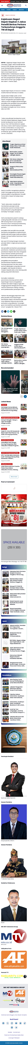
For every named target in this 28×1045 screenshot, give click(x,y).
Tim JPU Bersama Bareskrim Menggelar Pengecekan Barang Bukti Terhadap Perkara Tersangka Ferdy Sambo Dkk (7, 330)
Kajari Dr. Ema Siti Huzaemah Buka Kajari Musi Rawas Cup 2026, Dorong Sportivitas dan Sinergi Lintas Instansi (10, 432)
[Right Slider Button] (26, 9)
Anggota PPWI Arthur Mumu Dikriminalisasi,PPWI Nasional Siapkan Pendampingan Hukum (17, 168)
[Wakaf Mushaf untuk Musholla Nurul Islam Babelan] (5, 603)
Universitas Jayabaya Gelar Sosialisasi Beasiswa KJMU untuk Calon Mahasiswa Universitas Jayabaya (17, 702)
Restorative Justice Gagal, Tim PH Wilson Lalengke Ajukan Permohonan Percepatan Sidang (16, 153)
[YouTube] (16, 1021)
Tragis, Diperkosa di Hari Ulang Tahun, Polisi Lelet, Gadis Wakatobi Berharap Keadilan (17, 146)
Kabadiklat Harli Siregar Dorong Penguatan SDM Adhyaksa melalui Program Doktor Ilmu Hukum (9, 444)
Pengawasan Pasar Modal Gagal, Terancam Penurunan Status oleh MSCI (17, 662)
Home (3, 9)
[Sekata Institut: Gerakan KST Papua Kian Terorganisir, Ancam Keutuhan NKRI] (5, 628)
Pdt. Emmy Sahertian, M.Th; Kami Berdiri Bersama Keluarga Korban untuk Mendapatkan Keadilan (17, 160)
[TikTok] (24, 1021)
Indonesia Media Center (16, 1041)
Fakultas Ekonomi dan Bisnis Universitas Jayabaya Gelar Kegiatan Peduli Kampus (17, 717)
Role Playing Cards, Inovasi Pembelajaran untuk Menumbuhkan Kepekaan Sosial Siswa (17, 679)
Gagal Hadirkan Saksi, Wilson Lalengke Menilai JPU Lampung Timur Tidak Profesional (6, 361)
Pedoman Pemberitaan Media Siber (14, 1033)
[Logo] (14, 1010)
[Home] (2, 15)
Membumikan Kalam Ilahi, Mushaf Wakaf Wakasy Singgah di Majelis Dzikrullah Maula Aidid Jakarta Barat (17, 580)
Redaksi (10, 1031)
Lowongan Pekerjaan (14, 1036)
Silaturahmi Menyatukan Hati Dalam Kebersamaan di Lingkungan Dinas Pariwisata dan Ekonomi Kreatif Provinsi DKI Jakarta (17, 595)
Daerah (4, 405)
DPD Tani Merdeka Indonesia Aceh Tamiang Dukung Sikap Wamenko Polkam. (10, 453)
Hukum (15, 9)
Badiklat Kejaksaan (7, 440)
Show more (14, 476)
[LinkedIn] (11, 1026)
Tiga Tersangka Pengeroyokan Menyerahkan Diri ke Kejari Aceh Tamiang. (10, 418)
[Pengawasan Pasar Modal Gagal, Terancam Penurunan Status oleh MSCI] (5, 663)
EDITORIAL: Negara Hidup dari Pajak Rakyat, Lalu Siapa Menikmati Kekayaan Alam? (17, 642)
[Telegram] (8, 311)
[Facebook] (2, 311)
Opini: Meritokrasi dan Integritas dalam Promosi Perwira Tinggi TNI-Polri (17, 649)
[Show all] (25, 567)
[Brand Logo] (8, 992)
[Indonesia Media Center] (14, 5)
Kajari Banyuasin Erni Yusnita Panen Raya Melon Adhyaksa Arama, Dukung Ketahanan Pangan (10, 468)
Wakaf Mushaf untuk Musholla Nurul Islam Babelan (16, 602)
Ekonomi (21, 9)
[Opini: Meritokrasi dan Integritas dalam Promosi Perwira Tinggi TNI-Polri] (5, 650)
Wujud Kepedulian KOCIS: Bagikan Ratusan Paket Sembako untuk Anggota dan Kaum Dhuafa (17, 610)
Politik (8, 9)
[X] (5, 311)
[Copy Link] (14, 311)
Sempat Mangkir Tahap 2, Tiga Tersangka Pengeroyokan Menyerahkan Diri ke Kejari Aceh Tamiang (9, 421)
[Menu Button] (2, 5)
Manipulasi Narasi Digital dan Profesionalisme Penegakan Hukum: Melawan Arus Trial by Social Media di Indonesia (17, 634)
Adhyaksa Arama (7, 464)
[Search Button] (25, 5)
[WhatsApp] (11, 311)
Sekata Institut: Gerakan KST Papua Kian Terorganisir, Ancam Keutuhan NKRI (17, 627)
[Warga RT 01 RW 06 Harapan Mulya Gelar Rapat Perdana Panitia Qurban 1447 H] (5, 589)
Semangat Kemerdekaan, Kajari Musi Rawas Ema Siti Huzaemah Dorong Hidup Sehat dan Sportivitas (9, 408)
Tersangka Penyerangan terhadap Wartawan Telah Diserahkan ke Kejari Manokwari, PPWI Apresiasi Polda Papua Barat (18, 175)
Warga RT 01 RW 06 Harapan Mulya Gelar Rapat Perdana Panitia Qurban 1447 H (17, 588)
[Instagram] (11, 1021)
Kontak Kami (16, 1031)
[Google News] (20, 1021)
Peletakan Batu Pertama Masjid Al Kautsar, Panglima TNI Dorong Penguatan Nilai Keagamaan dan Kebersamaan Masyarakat (17, 573)
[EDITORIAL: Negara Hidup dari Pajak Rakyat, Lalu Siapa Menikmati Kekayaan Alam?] (5, 643)
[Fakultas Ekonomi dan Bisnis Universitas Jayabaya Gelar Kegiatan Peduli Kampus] (5, 718)
